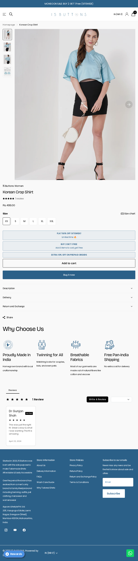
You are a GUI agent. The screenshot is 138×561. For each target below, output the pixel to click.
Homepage (9, 24)
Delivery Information (46, 471)
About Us (41, 465)
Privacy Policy (76, 465)
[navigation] (7, 34)
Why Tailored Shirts (46, 487)
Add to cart (69, 263)
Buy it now (69, 274)
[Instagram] (6, 530)
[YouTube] (15, 530)
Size (69, 213)
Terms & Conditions (79, 482)
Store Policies (76, 460)
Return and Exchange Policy (83, 476)
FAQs (39, 476)
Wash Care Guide (45, 482)
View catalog (5, 14)
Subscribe (114, 493)
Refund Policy (76, 471)
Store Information (46, 460)
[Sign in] (127, 14)
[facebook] (24, 530)
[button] (129, 104)
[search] (11, 14)
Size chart (129, 213)
